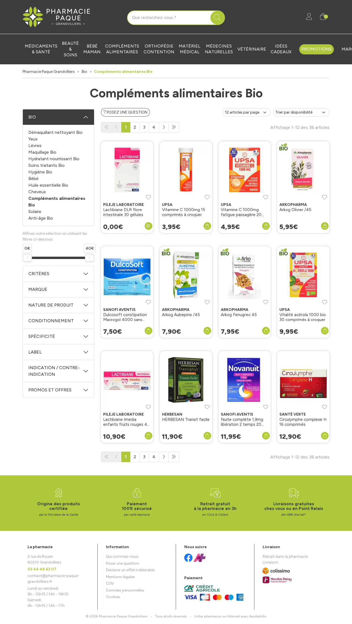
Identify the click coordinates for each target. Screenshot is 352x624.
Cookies (113, 597)
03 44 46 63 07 (42, 569)
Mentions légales (120, 577)
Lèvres (35, 145)
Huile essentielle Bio (48, 185)
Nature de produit (50, 305)
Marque (37, 289)
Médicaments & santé (41, 48)
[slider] (27, 258)
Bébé (33, 178)
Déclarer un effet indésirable (130, 570)
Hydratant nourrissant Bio (53, 158)
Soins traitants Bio (46, 165)
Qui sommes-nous (122, 556)
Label (35, 352)
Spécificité (41, 336)
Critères (38, 273)
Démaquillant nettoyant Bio (55, 132)
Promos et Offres (50, 390)
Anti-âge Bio (40, 218)
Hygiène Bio (40, 172)
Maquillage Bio (42, 152)
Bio (32, 117)
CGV (110, 583)
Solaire (34, 211)
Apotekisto (230, 616)
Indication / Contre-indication (54, 371)
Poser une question (122, 563)
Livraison (270, 562)
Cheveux (37, 191)
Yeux (33, 139)
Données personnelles (125, 590)
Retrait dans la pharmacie (285, 556)
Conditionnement (51, 320)
